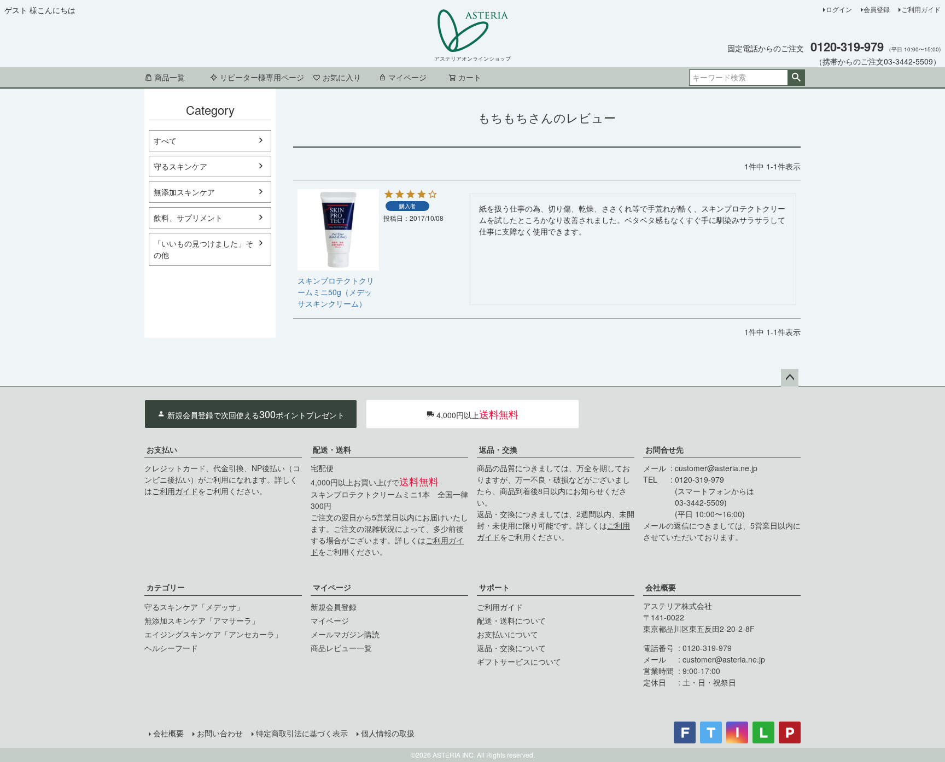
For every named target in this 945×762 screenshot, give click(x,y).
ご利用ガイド (921, 9)
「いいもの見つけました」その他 (203, 249)
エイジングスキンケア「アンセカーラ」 (213, 634)
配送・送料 (332, 449)
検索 (796, 77)
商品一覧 (169, 77)
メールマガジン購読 (345, 634)
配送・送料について (511, 620)
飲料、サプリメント (188, 217)
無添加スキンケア (184, 191)
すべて (165, 140)
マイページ (407, 77)
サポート (494, 587)
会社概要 (660, 587)
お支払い (162, 449)
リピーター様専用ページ (262, 77)
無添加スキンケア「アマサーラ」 (201, 620)
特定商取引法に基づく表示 (302, 733)
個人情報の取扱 (388, 733)
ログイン (839, 9)
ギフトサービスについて (519, 661)
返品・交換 (498, 449)
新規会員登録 (334, 606)
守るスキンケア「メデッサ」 (194, 606)
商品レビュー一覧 (341, 647)
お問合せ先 (664, 449)
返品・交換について (511, 647)
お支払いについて (507, 634)
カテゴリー (166, 587)
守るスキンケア (180, 166)
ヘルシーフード (171, 647)
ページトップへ (789, 377)
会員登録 (877, 9)
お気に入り (342, 77)
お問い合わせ (220, 733)
